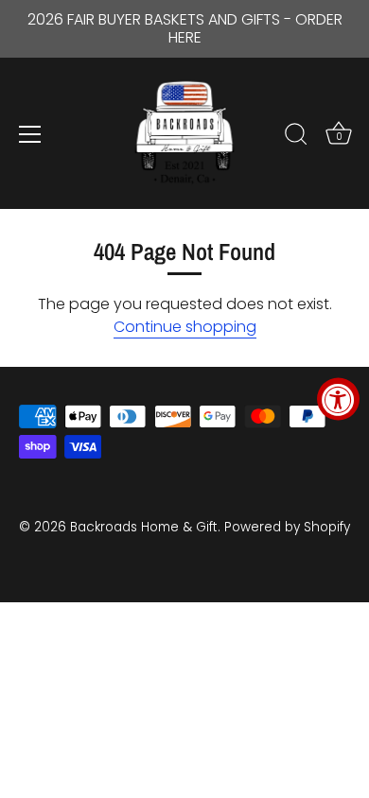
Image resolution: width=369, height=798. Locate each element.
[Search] (296, 137)
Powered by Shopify (287, 527)
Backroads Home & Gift (144, 527)
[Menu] (30, 134)
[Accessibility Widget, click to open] (338, 399)
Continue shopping (185, 327)
